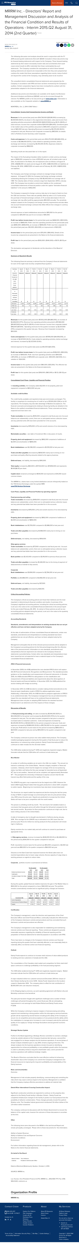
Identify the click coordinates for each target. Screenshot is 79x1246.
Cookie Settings (44, 1233)
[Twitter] (10, 1219)
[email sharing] (72, 45)
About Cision (45, 1213)
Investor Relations (28, 1225)
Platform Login (63, 1213)
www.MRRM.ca (45, 101)
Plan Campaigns (27, 1213)
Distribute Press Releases (27, 1218)
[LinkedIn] (6, 1219)
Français (39, 33)
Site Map (35, 1233)
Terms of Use (9, 1233)
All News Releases (64, 1211)
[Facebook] (8, 1219)
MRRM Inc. (15, 1197)
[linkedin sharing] (65, 45)
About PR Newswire (47, 1211)
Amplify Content (27, 1223)
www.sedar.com (51, 99)
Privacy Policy (63, 1215)
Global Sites (44, 1218)
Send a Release (57, 3)
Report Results (27, 1221)
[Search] (76, 3)
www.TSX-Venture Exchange (20, 486)
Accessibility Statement (12, 1235)
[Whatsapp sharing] (69, 45)
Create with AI (27, 1215)
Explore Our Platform (29, 1211)
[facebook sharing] (58, 45)
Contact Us (8, 1217)
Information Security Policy (22, 1233)
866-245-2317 (11, 1211)
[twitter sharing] (61, 45)
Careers (43, 1215)
